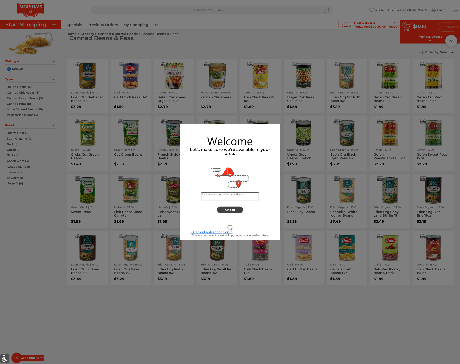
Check (230, 210)
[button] (4, 358)
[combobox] (230, 196)
